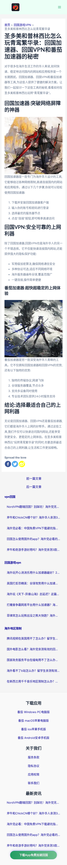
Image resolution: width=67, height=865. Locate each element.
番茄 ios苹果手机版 (33, 729)
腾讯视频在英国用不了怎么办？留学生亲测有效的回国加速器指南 (33, 638)
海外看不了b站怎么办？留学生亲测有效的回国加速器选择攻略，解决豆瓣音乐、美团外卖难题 (33, 670)
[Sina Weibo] (22, 464)
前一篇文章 (33, 478)
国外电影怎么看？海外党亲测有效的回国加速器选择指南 (33, 649)
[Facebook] (8, 464)
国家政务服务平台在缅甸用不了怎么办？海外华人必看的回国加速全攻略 (33, 660)
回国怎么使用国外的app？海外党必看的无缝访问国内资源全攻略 (33, 539)
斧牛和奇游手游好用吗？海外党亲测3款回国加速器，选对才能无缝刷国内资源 (33, 549)
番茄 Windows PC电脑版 (33, 712)
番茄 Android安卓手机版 (33, 738)
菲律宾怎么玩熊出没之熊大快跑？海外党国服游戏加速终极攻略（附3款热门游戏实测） (33, 615)
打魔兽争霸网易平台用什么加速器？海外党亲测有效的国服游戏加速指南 (33, 605)
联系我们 (33, 783)
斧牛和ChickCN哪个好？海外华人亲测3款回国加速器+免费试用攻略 (33, 517)
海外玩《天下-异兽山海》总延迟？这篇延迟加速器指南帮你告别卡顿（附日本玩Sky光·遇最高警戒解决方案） (33, 594)
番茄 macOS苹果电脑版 (33, 720)
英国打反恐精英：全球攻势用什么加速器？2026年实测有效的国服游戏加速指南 (33, 583)
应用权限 (33, 774)
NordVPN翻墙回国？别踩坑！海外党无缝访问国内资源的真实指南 (33, 506)
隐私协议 (33, 766)
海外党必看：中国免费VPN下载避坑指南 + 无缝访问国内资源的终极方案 (33, 528)
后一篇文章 (33, 486)
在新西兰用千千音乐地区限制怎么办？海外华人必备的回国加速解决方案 (33, 681)
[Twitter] (15, 464)
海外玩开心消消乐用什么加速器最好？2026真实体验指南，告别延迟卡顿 (33, 572)
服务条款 (33, 757)
